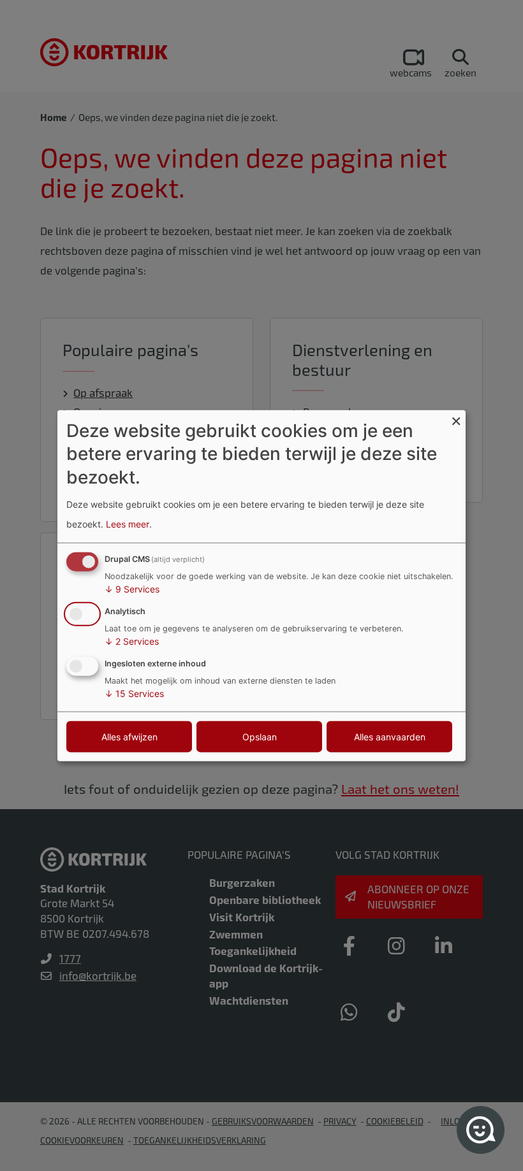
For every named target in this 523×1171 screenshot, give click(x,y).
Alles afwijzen (129, 736)
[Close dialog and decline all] (456, 418)
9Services (132, 589)
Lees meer (127, 523)
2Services (132, 641)
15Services (134, 692)
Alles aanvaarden (389, 736)
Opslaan (259, 736)
